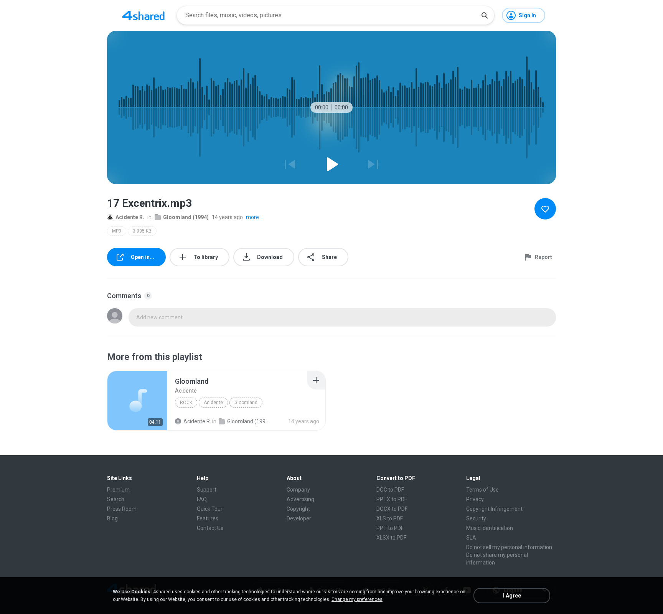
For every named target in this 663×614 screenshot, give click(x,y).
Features (207, 518)
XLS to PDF (389, 518)
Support (206, 490)
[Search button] (484, 15)
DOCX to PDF (391, 509)
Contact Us (210, 528)
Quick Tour (210, 509)
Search (115, 499)
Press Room (122, 509)
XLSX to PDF (391, 538)
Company (298, 490)
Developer (299, 518)
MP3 (116, 231)
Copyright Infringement (494, 509)
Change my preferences (357, 599)
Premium (118, 490)
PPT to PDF (390, 528)
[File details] (137, 400)
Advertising (300, 499)
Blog (112, 518)
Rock (186, 402)
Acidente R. (129, 217)
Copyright (298, 509)
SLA (471, 538)
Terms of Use (482, 490)
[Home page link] (143, 15)
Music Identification (489, 528)
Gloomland (245, 402)
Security (476, 518)
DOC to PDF (390, 490)
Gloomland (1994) (186, 217)
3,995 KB (142, 231)
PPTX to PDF (391, 499)
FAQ (202, 499)
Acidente (213, 402)
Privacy (475, 499)
